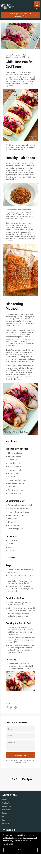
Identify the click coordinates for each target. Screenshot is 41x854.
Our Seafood (7, 803)
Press (4, 820)
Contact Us (6, 823)
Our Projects (6, 810)
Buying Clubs (7, 806)
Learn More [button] (8, 844)
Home (4, 800)
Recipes (5, 813)
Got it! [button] (20, 850)
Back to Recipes (21, 779)
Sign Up (36, 4)
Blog (3, 816)
